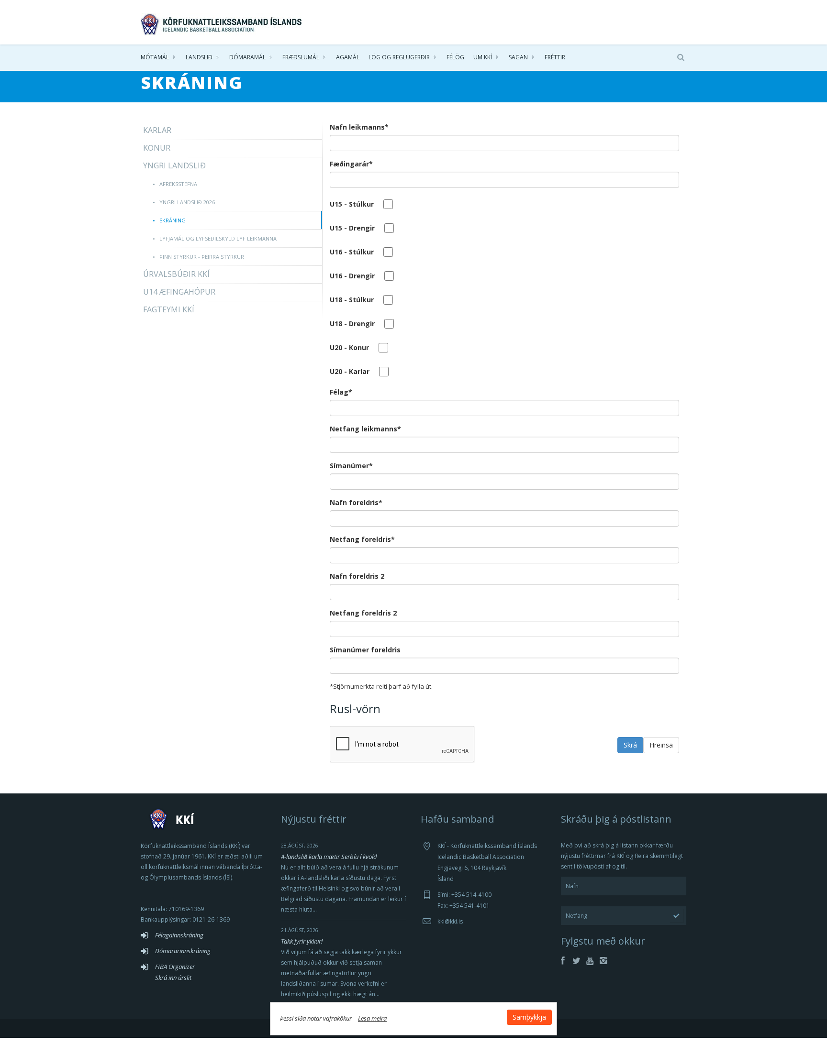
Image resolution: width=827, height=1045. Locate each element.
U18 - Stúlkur (352, 299)
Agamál (347, 57)
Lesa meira (372, 1018)
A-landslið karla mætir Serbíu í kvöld (329, 856)
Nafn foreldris (356, 502)
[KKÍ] (222, 22)
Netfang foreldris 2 (363, 612)
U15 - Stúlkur (352, 204)
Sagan (518, 57)
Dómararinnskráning (183, 950)
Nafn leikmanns (359, 127)
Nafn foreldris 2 (357, 576)
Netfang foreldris (362, 539)
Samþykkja (529, 1017)
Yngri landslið (174, 165)
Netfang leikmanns (365, 428)
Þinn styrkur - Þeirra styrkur (201, 256)
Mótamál (155, 57)
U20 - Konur (349, 347)
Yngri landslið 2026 (187, 202)
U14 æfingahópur (179, 291)
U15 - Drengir (352, 227)
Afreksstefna (178, 183)
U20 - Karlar (349, 371)
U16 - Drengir (352, 275)
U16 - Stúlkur (352, 251)
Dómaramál (247, 57)
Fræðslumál (300, 57)
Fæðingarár (351, 163)
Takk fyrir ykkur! (302, 941)
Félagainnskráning (179, 935)
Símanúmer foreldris (365, 649)
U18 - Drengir (352, 323)
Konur (156, 148)
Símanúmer (351, 465)
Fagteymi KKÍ (168, 309)
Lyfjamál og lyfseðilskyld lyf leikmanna (218, 238)
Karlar (157, 130)
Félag (341, 391)
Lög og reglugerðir (399, 57)
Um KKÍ (482, 57)
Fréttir (555, 57)
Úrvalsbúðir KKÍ (176, 274)
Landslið (199, 57)
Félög (455, 57)
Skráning (172, 220)
